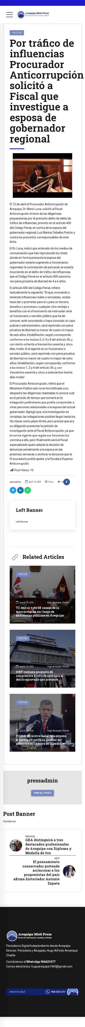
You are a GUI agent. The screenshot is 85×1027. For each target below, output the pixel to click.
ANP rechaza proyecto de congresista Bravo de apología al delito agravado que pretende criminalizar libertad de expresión (41, 677)
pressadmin (15, 482)
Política (16, 32)
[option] (42, 175)
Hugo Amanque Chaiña (58, 602)
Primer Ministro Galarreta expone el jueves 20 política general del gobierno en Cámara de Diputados (41, 739)
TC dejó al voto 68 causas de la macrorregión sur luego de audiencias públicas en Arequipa (40, 611)
